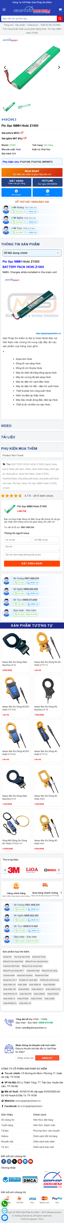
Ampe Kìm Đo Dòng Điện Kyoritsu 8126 (14, 663)
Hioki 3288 (22, 985)
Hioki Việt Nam (26, 473)
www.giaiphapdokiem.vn (28, 1100)
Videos (4, 1136)
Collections (32, 25)
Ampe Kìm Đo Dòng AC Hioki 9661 (45, 842)
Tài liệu (4, 1130)
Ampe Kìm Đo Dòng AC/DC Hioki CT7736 (15, 708)
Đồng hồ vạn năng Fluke (32, 966)
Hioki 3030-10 (9, 999)
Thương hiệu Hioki (22, 957)
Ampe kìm (7, 957)
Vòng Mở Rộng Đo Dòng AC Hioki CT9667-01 (14, 842)
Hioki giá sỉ (11, 473)
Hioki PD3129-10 (10, 994)
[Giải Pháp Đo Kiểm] (32, 9)
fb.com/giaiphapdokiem (29, 1106)
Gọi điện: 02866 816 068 (27, 614)
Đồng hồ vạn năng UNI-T (13, 971)
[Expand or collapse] (58, 253)
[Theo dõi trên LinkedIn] (25, 1161)
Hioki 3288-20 (35, 985)
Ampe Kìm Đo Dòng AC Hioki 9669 (45, 797)
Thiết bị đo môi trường (49, 980)
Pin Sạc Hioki (20, 483)
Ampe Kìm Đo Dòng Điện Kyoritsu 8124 (14, 797)
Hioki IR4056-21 (10, 1003)
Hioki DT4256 (52, 994)
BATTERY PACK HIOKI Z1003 (27, 464)
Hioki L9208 (49, 999)
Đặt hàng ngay (32, 563)
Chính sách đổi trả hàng (45, 1136)
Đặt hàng (16, 182)
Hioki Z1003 (31, 261)
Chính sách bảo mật (43, 1147)
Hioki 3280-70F (9, 989)
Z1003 (6, 488)
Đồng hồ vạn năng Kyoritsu (37, 961)
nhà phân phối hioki (28, 478)
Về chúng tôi (7, 1119)
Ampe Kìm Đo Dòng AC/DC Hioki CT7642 (15, 752)
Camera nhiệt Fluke (11, 966)
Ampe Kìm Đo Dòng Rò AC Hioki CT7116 (47, 663)
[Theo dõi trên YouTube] (30, 1161)
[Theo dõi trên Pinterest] (19, 1161)
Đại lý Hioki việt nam (13, 469)
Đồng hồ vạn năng (49, 971)
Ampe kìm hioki (33, 971)
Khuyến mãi (7, 1141)
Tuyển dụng (7, 1125)
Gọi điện (20, 583)
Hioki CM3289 (49, 985)
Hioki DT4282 (22, 999)
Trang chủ (8, 25)
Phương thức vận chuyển (46, 1130)
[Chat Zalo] (4, 1211)
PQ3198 (25, 161)
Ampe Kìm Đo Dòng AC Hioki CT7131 (45, 752)
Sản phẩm (20, 25)
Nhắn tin (32, 211)
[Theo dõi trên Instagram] (9, 1161)
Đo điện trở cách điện (28, 980)
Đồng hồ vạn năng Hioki (13, 961)
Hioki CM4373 (37, 989)
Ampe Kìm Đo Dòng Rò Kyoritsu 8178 (45, 708)
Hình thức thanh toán (44, 1125)
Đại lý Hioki (51, 464)
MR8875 (47, 161)
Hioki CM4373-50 (53, 989)
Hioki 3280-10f (9, 985)
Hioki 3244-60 (25, 994)
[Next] (58, 67)
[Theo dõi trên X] (14, 1161)
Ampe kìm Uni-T (10, 980)
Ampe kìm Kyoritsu (25, 975)
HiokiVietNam (10, 478)
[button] (4, 9)
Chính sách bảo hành (44, 1141)
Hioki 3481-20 (25, 1003)
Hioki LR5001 (39, 994)
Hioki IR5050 (23, 989)
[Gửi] (60, 18)
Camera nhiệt (9, 975)
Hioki (18, 149)
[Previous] (5, 67)
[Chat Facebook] (4, 1218)
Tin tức (5, 1147)
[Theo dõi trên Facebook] (3, 1161)
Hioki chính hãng (40, 469)
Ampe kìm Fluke (39, 957)
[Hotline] (4, 1204)
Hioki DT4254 (36, 999)
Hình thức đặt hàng (43, 1119)
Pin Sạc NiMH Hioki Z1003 (42, 483)
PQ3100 (36, 161)
